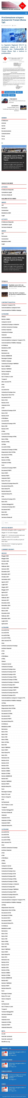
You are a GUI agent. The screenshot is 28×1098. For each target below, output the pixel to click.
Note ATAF (5, 413)
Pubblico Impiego (6, 361)
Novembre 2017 (6, 574)
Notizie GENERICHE (7, 356)
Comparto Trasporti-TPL (8, 305)
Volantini (4, 335)
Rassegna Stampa (7, 358)
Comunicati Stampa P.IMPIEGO (10, 363)
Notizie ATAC (5, 402)
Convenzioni (5, 210)
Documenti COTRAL (7, 454)
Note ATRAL (5, 439)
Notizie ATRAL (6, 441)
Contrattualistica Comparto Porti (11, 307)
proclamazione (10, 92)
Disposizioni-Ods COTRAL (9, 452)
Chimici (4, 316)
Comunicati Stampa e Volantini (10, 324)
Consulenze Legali (7, 192)
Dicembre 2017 (6, 571)
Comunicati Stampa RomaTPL (10, 483)
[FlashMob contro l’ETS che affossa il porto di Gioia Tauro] (14, 149)
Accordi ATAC (5, 389)
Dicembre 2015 (6, 613)
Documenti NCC (6, 509)
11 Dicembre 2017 (7, 25)
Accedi (3, 1034)
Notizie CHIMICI (6, 319)
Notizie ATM (5, 428)
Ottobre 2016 (5, 608)
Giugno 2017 (5, 587)
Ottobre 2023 (5, 561)
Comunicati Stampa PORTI (9, 467)
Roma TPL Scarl (6, 481)
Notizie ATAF (5, 415)
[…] (20, 168)
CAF (3, 205)
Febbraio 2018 (5, 566)
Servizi (3, 126)
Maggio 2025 (5, 556)
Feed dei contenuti (7, 1036)
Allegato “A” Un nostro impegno (10, 532)
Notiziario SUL (5, 353)
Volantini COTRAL (6, 462)
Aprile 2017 (5, 592)
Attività (4, 123)
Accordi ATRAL (6, 434)
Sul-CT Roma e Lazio (7, 376)
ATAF (3, 408)
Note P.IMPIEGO (6, 366)
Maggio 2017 (5, 590)
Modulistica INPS (6, 213)
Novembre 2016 (6, 605)
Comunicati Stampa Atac (9, 392)
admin (14, 25)
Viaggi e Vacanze (7, 183)
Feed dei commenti (7, 1039)
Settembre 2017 (6, 579)
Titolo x (5, 281)
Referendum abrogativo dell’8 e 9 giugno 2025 (13, 530)
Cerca (3, 139)
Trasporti (4, 379)
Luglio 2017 (5, 584)
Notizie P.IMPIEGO (7, 369)
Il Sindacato (5, 120)
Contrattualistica (6, 337)
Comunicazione (6, 133)
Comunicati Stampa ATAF (9, 410)
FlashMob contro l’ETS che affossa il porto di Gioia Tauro (17, 285)
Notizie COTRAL (6, 460)
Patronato (4, 207)
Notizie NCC (5, 514)
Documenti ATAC (6, 397)
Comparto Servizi (6, 322)
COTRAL (4, 444)
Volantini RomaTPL (7, 494)
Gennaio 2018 (5, 569)
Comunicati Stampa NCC (8, 507)
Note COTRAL (5, 457)
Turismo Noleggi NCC (8, 504)
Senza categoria (6, 371)
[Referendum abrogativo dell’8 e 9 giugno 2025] (5, 1055)
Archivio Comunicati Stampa (9, 327)
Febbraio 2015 (5, 616)
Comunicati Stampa (7, 332)
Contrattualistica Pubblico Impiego (11, 310)
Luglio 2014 (5, 621)
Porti (3, 465)
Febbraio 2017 (5, 597)
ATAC (3, 387)
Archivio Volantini (6, 329)
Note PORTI (5, 473)
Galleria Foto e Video (9, 198)
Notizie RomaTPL (6, 491)
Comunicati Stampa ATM (8, 423)
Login (3, 215)
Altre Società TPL (6, 381)
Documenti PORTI (6, 470)
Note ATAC (5, 400)
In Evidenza (5, 345)
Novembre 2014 (6, 618)
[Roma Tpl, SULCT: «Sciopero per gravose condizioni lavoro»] (5, 296)
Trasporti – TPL (6, 1048)
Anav (3, 384)
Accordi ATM (5, 421)
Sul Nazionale (5, 374)
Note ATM (4, 426)
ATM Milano (5, 418)
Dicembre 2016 (6, 603)
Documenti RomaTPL (7, 486)
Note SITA (4, 501)
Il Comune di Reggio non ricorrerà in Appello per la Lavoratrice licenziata (17, 1076)
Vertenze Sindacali (7, 195)
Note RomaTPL (6, 488)
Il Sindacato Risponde (8, 189)
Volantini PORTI (6, 478)
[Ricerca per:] (14, 522)
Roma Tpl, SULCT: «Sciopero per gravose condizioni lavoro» (17, 293)
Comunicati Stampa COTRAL (9, 449)
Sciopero (5, 95)
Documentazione (6, 131)
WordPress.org (6, 1041)
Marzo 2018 (5, 563)
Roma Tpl (19, 92)
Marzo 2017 (5, 595)
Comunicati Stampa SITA (8, 499)
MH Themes (23, 1096)
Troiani (12, 95)
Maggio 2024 (5, 558)
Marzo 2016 (5, 610)
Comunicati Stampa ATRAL (9, 436)
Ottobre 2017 (5, 577)
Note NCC (4, 512)
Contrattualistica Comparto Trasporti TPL (13, 340)
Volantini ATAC (6, 405)
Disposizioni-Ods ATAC (8, 395)
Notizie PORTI (5, 475)
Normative (5, 350)
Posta (3, 136)
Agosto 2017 (5, 582)
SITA (3, 496)
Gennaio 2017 (5, 600)
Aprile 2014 (5, 623)
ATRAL (3, 431)
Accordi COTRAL (6, 447)
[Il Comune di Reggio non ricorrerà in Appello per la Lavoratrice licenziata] (5, 1078)
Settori (3, 128)
